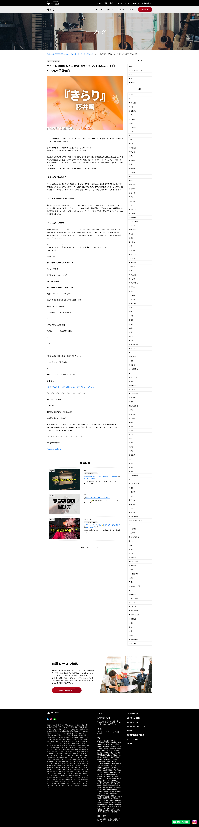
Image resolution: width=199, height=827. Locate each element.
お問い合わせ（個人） (134, 714)
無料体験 (145, 10)
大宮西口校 (132, 127)
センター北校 (133, 394)
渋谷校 (50, 9)
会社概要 (129, 743)
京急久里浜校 (133, 406)
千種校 (131, 488)
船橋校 (131, 164)
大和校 (131, 410)
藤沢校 (131, 422)
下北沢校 (132, 267)
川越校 (131, 140)
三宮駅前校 (132, 557)
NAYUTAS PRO (112, 725)
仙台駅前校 (132, 111)
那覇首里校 (132, 643)
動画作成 (132, 83)
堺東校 (131, 553)
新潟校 (131, 430)
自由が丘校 (132, 254)
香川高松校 (132, 606)
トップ (99, 3)
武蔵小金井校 (133, 344)
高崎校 (131, 123)
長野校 (131, 443)
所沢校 (131, 144)
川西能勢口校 (133, 574)
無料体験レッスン (132, 722)
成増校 (131, 328)
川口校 (131, 131)
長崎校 (131, 631)
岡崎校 (131, 467)
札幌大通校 (132, 103)
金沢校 (131, 439)
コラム (127, 3)
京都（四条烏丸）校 (135, 521)
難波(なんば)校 (134, 537)
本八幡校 (132, 160)
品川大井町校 (133, 221)
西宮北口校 (132, 566)
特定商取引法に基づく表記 (135, 735)
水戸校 (131, 115)
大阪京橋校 (132, 529)
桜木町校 (132, 389)
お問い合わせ (146, 3)
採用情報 (129, 731)
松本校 (131, 447)
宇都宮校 (132, 119)
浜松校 (131, 459)
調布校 (131, 336)
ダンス (131, 74)
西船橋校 (132, 168)
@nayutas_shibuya (54, 449)
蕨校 (130, 135)
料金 (111, 3)
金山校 (131, 480)
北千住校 (132, 213)
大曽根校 (132, 492)
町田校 (131, 353)
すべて (131, 66)
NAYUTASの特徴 (101, 721)
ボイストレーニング (135, 70)
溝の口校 (132, 365)
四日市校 (132, 512)
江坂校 (131, 545)
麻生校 (131, 99)
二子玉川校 (132, 275)
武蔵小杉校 (132, 357)
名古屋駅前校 (133, 475)
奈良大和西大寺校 (135, 586)
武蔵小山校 (132, 230)
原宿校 (131, 238)
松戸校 (131, 156)
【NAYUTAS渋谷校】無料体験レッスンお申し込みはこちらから (70, 387)
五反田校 (132, 226)
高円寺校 (132, 295)
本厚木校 (132, 414)
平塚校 (131, 426)
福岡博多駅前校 (134, 615)
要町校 (131, 320)
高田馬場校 (132, 303)
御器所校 (132, 504)
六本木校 (132, 201)
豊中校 (131, 541)
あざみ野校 (132, 398)
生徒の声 (121, 10)
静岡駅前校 (132, 455)
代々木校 (132, 250)
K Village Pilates (101, 821)
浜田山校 (132, 299)
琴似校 (131, 107)
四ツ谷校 (132, 279)
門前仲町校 (132, 217)
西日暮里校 (132, 209)
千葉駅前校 (132, 148)
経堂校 (131, 271)
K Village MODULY (113, 821)
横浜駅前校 (132, 385)
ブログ (131, 10)
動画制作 (99, 734)
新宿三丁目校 (133, 283)
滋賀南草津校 (133, 516)
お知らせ (99, 723)
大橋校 (131, 623)
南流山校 (132, 152)
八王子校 (132, 348)
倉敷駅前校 (132, 594)
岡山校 (131, 590)
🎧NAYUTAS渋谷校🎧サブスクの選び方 (97, 498)
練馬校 (131, 332)
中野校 (131, 291)
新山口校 (132, 602)
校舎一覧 (119, 3)
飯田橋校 (132, 193)
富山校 (131, 434)
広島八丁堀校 (133, 598)
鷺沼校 (131, 381)
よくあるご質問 (101, 725)
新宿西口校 (132, 287)
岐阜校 (131, 451)
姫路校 (131, 578)
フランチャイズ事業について (136, 726)
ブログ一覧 (84, 547)
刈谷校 (131, 471)
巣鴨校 (131, 308)
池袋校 (131, 316)
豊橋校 (131, 463)
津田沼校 (132, 172)
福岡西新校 (132, 619)
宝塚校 (131, 570)
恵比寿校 (132, 242)
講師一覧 (110, 10)
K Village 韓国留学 (113, 819)
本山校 (131, 496)
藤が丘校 (132, 500)
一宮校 (131, 508)
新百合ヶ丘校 (133, 377)
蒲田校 (131, 234)
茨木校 (131, 549)
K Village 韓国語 (101, 819)
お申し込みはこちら (66, 690)
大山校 (131, 324)
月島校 (131, 197)
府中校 (131, 340)
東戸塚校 (132, 418)
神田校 (131, 181)
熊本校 (131, 635)
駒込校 (131, 312)
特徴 (105, 3)
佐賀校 (131, 627)
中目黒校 (132, 258)
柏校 (130, 176)
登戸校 (131, 373)
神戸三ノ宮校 (133, 561)
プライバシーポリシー (134, 739)
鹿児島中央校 (133, 639)
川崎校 (131, 361)
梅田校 (131, 525)
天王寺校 (132, 533)
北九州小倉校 (133, 611)
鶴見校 (131, 402)
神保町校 (132, 185)
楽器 (130, 78)
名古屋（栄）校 (134, 484)
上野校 (131, 205)
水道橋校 (132, 189)
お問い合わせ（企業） (134, 718)
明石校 (131, 582)
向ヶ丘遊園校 (133, 369)
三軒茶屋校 (132, 262)
